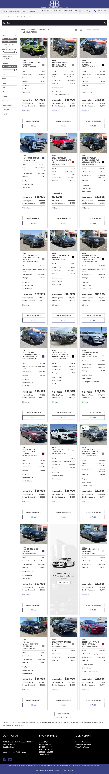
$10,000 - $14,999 (45, 747)
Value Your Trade (82, 747)
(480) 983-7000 (14, 752)
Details (34, 126)
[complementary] (102, 767)
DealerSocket (63, 765)
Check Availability (33, 121)
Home (5, 11)
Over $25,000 (44, 754)
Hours (24, 752)
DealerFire (49, 765)
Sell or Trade (63, 582)
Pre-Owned (14, 11)
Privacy (64, 770)
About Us (33, 11)
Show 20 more (64, 714)
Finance (24, 11)
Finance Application (83, 742)
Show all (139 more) (63, 717)
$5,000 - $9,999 (45, 744)
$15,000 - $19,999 (45, 749)
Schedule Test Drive (83, 744)
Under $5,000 (44, 742)
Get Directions (8, 747)
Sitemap (70, 770)
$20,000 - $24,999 (46, 752)
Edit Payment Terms (9, 49)
